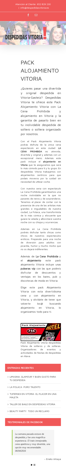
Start (32, 465)
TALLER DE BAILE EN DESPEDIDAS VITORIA (32, 404)
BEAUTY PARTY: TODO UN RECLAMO (29, 411)
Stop (34, 465)
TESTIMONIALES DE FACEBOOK (25, 422)
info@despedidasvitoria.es (34, 7)
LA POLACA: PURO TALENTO (25, 387)
